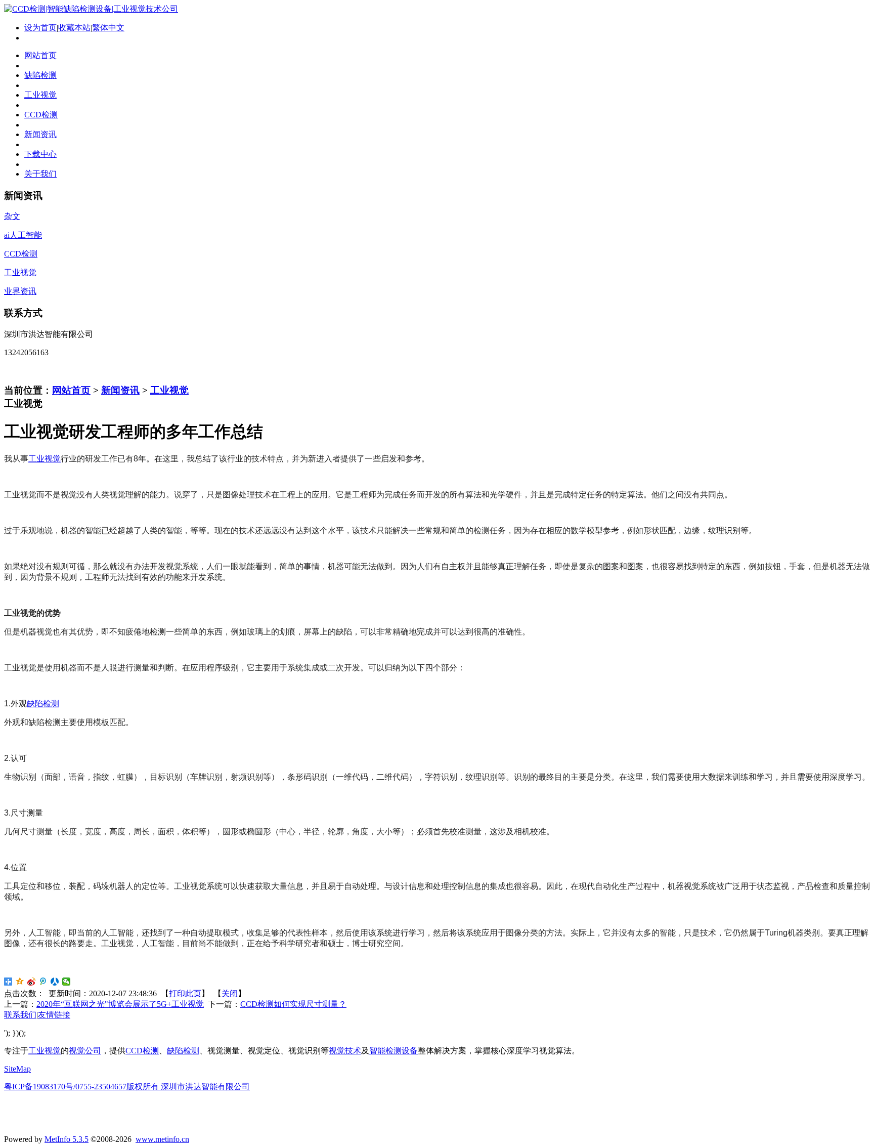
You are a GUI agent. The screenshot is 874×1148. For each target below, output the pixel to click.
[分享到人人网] (55, 981)
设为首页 (40, 27)
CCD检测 (142, 1050)
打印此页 (185, 993)
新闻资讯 (120, 390)
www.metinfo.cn (162, 1139)
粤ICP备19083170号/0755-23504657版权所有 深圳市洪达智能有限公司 (127, 1086)
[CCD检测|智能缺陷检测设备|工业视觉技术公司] (91, 9)
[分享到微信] (66, 981)
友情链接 (54, 1014)
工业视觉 (169, 390)
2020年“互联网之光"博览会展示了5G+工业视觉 (120, 1004)
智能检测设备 (393, 1050)
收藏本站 (74, 27)
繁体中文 (108, 27)
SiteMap (17, 1069)
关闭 (230, 993)
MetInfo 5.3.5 (67, 1139)
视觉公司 (85, 1050)
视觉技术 (345, 1050)
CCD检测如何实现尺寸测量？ (293, 1004)
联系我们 (20, 1014)
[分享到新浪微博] (31, 981)
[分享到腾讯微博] (43, 981)
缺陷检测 (43, 703)
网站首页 (71, 390)
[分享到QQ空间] (20, 981)
